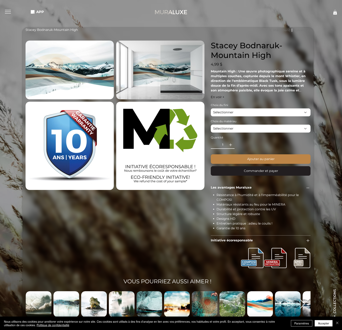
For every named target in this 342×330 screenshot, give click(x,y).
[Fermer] (337, 323)
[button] (8, 11)
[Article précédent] (33, 304)
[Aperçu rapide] (66, 304)
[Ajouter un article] (231, 145)
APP (40, 12)
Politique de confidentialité (53, 325)
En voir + (217, 97)
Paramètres (301, 323)
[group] (168, 304)
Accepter (323, 323)
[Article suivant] (303, 304)
